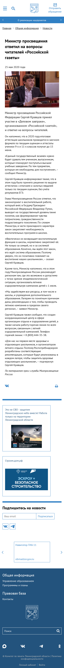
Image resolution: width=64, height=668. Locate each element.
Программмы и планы (15, 585)
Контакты (7, 599)
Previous (2, 552)
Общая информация (27, 28)
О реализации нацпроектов (32, 20)
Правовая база (14, 593)
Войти (42, 664)
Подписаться (45, 516)
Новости (47, 28)
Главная (6, 28)
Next (61, 552)
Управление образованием (18, 581)
